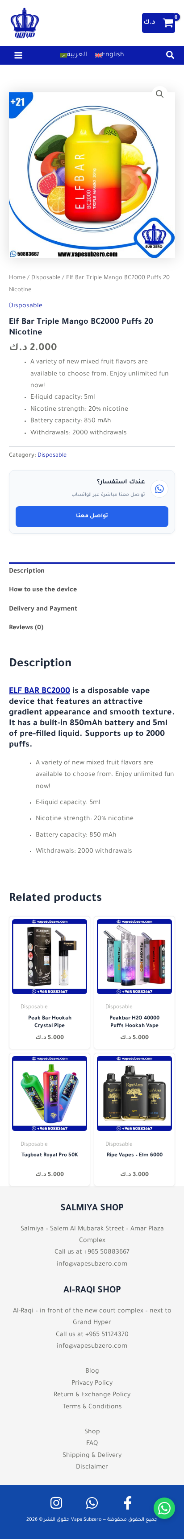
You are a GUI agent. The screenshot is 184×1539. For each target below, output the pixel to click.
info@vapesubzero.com (92, 1264)
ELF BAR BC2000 (39, 691)
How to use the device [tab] (43, 590)
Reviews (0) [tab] (26, 628)
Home (17, 278)
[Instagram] (56, 1503)
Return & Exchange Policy (92, 1395)
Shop (92, 1432)
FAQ (92, 1444)
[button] (170, 58)
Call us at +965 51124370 (92, 1335)
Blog (92, 1371)
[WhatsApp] (92, 1503)
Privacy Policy (92, 1383)
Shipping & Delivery (92, 1456)
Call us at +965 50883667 (92, 1252)
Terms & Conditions (92, 1407)
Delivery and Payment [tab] (43, 609)
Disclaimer (92, 1467)
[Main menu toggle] (18, 55)
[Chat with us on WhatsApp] (164, 1508)
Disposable (45, 278)
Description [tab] (27, 571)
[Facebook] (127, 1503)
